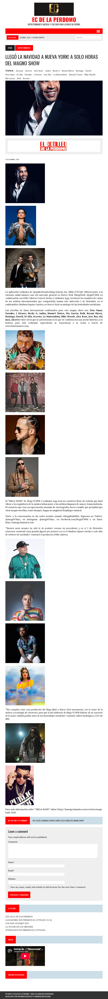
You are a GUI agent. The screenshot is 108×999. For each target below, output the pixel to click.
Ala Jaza (19, 70)
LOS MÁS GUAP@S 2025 (17, 923)
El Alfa (20, 74)
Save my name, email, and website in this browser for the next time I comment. (48, 887)
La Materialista (60, 74)
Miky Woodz (89, 74)
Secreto (26, 78)
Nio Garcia (10, 78)
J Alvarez (38, 74)
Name (11, 862)
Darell (88, 70)
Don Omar (10, 74)
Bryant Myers (68, 70)
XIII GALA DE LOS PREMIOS (19, 916)
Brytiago (80, 70)
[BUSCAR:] (88, 37)
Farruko (28, 74)
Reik (19, 78)
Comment (13, 841)
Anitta (48, 70)
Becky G (56, 70)
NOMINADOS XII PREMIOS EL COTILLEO (25, 930)
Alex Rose (38, 70)
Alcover (28, 70)
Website (12, 878)
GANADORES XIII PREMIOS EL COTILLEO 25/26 (28, 920)
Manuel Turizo (75, 74)
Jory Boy (47, 74)
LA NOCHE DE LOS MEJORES (19, 926)
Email (11, 870)
